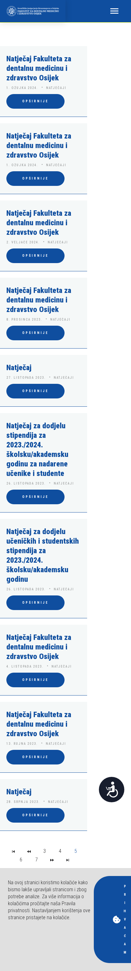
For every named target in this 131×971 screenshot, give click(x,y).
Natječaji (56, 88)
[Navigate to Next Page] (52, 859)
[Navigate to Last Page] (67, 859)
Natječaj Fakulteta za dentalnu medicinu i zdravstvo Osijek (38, 68)
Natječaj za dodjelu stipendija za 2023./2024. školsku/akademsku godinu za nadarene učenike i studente (37, 449)
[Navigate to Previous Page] (29, 851)
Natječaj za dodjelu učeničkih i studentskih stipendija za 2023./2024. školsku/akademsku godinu (42, 555)
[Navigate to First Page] (13, 851)
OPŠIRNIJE (35, 101)
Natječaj (18, 367)
